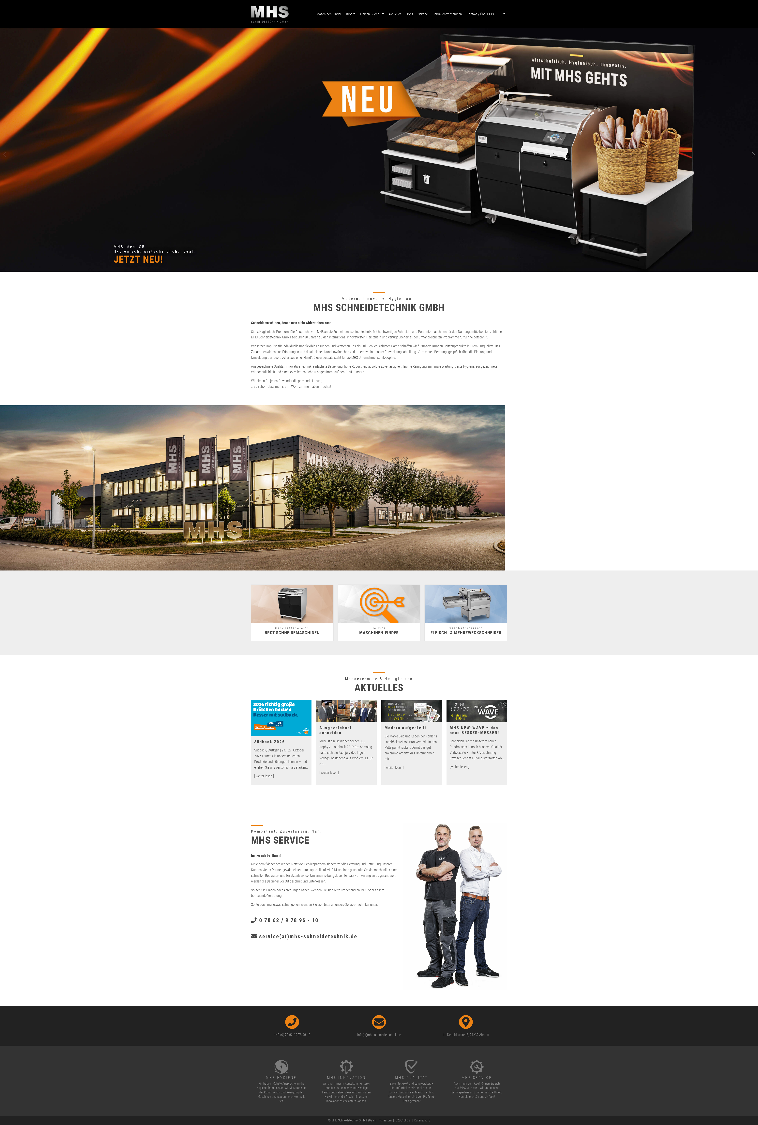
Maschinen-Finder (329, 14)
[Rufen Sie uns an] (292, 1022)
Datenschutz (422, 1120)
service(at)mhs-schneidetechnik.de (307, 936)
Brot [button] (349, 14)
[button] (501, 14)
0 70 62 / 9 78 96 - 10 (288, 920)
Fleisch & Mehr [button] (370, 14)
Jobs (409, 14)
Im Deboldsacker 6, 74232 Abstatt (466, 1035)
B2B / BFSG (403, 1120)
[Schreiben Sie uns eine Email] (379, 1022)
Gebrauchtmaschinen (447, 14)
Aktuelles (395, 14)
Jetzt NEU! (138, 259)
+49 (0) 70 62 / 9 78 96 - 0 (292, 1035)
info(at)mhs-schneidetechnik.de (379, 1035)
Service (423, 14)
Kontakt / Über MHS (480, 14)
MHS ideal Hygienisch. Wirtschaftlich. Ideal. (155, 249)
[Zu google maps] (466, 1022)
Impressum (385, 1120)
